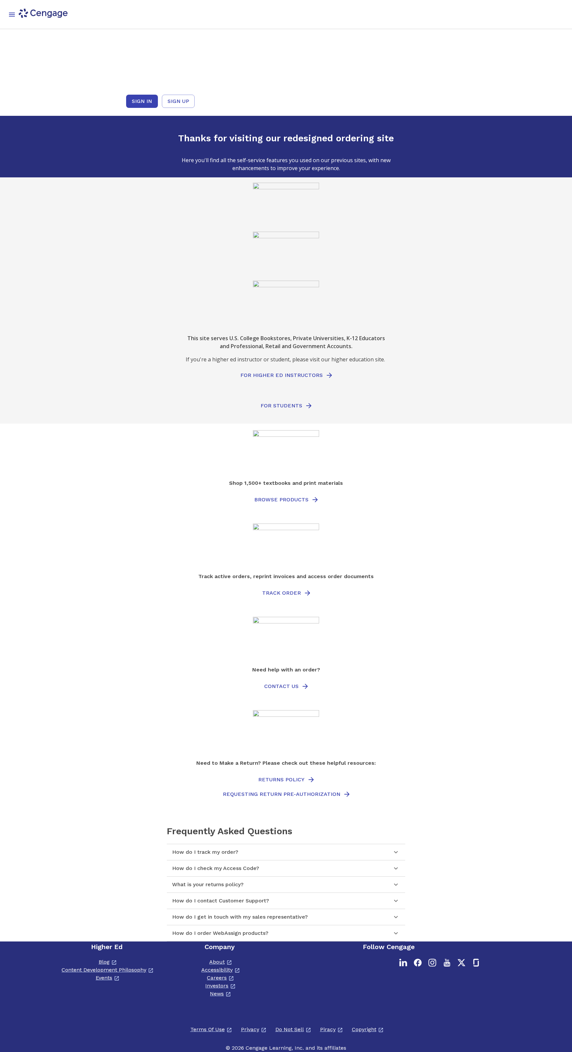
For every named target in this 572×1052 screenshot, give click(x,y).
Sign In (142, 101)
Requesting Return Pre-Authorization (281, 794)
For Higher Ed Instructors (281, 375)
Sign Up (178, 101)
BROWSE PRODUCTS (281, 499)
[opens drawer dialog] (12, 14)
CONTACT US (281, 686)
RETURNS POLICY (281, 779)
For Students (281, 405)
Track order (281, 593)
